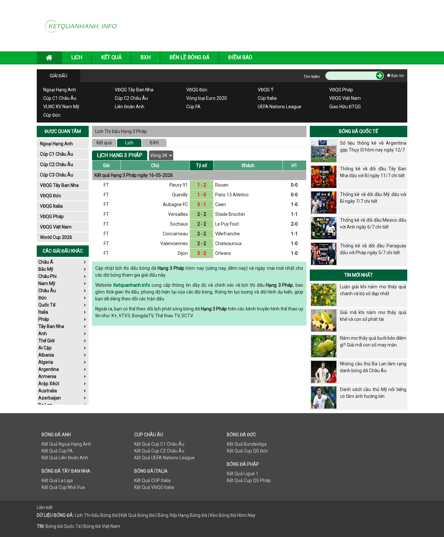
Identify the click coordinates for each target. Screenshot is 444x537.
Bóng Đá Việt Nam (102, 526)
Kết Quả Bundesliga (247, 444)
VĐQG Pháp (341, 89)
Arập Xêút (48, 383)
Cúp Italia (267, 98)
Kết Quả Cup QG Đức (247, 450)
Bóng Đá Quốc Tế (358, 131)
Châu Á (45, 262)
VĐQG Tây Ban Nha (134, 89)
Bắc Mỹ (45, 269)
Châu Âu (47, 290)
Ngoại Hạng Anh (59, 89)
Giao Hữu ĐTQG (345, 106)
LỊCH (76, 57)
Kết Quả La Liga (57, 480)
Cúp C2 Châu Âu (131, 98)
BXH (145, 57)
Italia (43, 312)
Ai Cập (45, 347)
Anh (42, 333)
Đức (42, 297)
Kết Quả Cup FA (57, 450)
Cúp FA (193, 106)
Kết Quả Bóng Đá (138, 515)
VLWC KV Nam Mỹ (61, 106)
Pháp (43, 319)
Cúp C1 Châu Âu (59, 98)
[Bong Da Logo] (83, 25)
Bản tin (397, 75)
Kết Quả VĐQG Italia (154, 487)
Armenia (47, 376)
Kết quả (104, 142)
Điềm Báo (240, 57)
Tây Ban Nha (51, 326)
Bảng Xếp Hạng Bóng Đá (182, 515)
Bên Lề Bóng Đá (189, 57)
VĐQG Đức (196, 89)
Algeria (45, 362)
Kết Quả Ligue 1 (242, 473)
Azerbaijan (49, 397)
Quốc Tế (46, 305)
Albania (46, 355)
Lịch (129, 142)
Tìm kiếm (312, 76)
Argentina (48, 369)
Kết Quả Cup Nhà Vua (63, 487)
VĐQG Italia (51, 206)
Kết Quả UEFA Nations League (164, 457)
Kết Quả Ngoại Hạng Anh (66, 444)
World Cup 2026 (56, 237)
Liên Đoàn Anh (129, 106)
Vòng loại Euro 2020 (206, 98)
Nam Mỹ (46, 283)
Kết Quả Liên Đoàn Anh (65, 457)
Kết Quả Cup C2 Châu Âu (159, 450)
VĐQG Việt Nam (345, 98)
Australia (47, 390)
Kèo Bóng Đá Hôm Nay (232, 515)
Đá (114, 515)
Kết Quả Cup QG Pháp (249, 480)
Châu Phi (47, 276)
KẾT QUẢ (111, 57)
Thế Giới (46, 340)
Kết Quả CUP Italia (152, 480)
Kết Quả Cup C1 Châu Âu (159, 444)
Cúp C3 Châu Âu (56, 174)
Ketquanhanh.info (131, 285)
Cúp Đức (51, 115)
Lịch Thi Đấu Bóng (93, 515)
